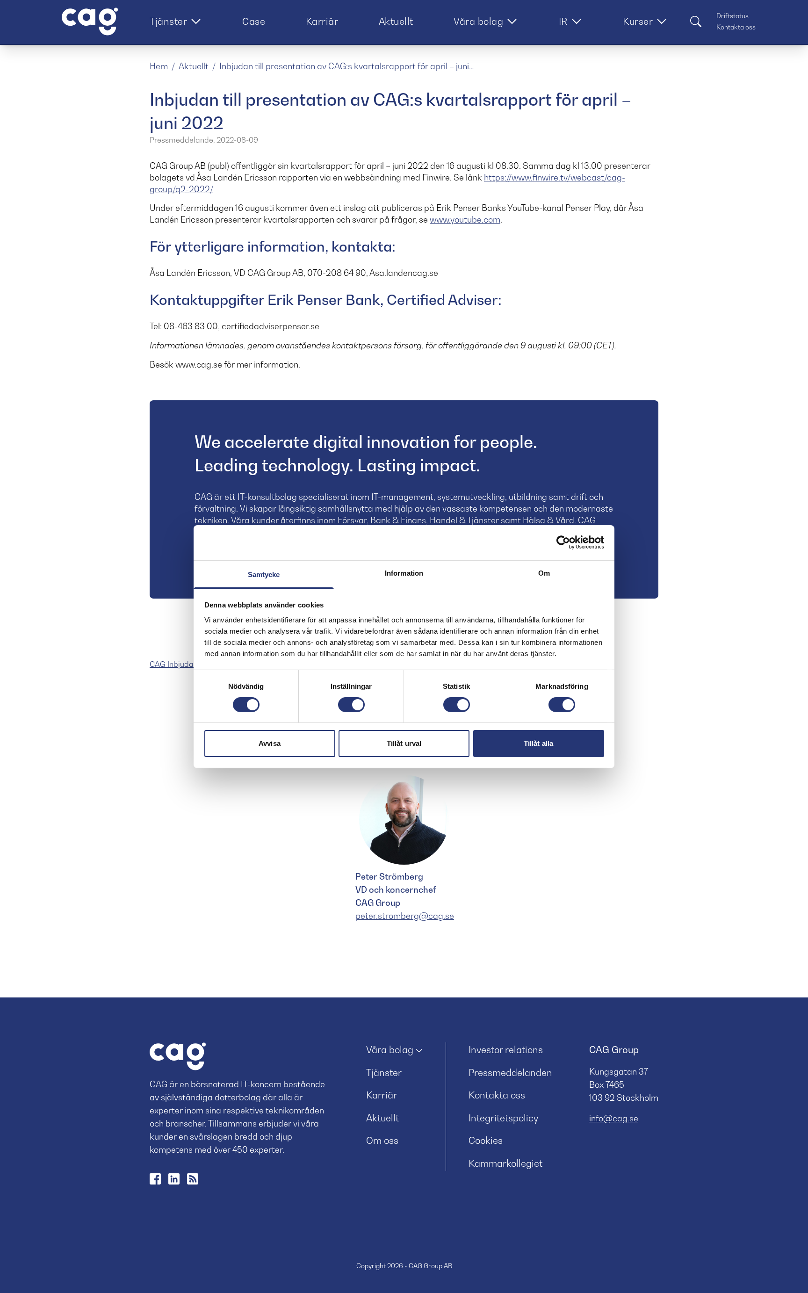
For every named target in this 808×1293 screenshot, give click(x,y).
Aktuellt (396, 21)
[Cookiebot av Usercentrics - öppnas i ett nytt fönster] (563, 542)
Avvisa (270, 743)
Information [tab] (404, 573)
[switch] (351, 704)
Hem (159, 66)
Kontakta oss (736, 27)
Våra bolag (478, 21)
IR (563, 21)
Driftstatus (732, 16)
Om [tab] (544, 573)
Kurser (638, 21)
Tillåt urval (404, 743)
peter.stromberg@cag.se (404, 916)
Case (253, 21)
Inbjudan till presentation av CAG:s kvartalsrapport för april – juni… (346, 66)
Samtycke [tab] (264, 574)
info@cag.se (613, 1118)
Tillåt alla (538, 743)
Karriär (322, 21)
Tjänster (168, 21)
